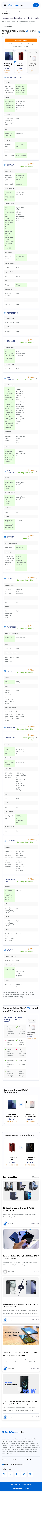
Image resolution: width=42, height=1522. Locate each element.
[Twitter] (23, 1474)
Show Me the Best (21, 40)
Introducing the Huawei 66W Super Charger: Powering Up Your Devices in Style (20, 1402)
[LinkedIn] (17, 1474)
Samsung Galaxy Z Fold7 (8, 66)
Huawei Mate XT (19, 65)
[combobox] (32, 52)
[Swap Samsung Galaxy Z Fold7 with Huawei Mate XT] (14, 61)
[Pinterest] (30, 1474)
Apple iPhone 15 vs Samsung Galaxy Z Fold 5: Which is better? (20, 1305)
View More (35, 1177)
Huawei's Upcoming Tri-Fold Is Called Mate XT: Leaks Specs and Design (20, 1354)
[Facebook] (10, 1474)
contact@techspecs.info (13, 1464)
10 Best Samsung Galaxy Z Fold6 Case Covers (18, 1209)
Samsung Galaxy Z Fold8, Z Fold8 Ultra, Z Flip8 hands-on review (21, 1257)
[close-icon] (13, 50)
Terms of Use (26, 1484)
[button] (21, 165)
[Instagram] (4, 1474)
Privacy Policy (15, 1484)
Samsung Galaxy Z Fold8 (32, 65)
